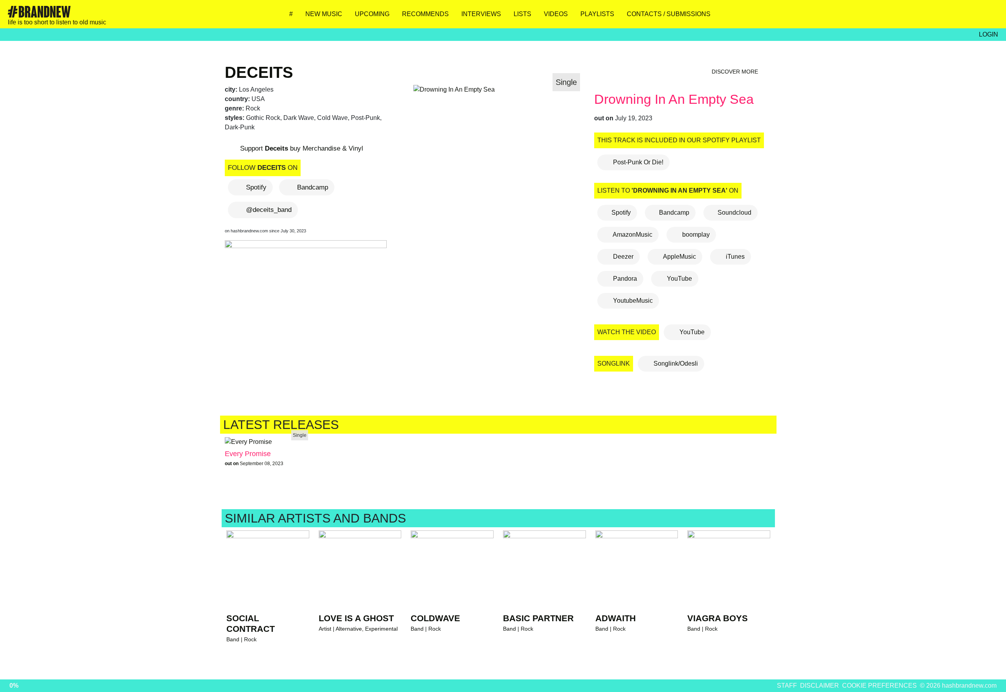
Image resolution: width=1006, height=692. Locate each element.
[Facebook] (942, 17)
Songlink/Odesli (675, 363)
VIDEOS (556, 14)
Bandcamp (312, 187)
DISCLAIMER (819, 685)
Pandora (624, 278)
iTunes (734, 256)
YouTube (678, 278)
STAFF (787, 685)
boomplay (695, 234)
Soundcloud (734, 212)
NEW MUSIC (323, 14)
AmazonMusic (631, 234)
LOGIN (988, 34)
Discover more (736, 71)
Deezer (622, 256)
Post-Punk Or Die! (637, 162)
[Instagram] (895, 17)
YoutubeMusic (632, 300)
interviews (481, 14)
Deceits (259, 72)
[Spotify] (965, 17)
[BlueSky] (919, 17)
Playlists (597, 14)
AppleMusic (679, 256)
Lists (522, 14)
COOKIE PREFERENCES (879, 685)
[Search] (988, 17)
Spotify (256, 187)
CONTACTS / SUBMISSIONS (668, 14)
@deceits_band (269, 209)
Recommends (425, 14)
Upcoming (372, 14)
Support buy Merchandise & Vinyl (300, 148)
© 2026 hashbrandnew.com (958, 685)
